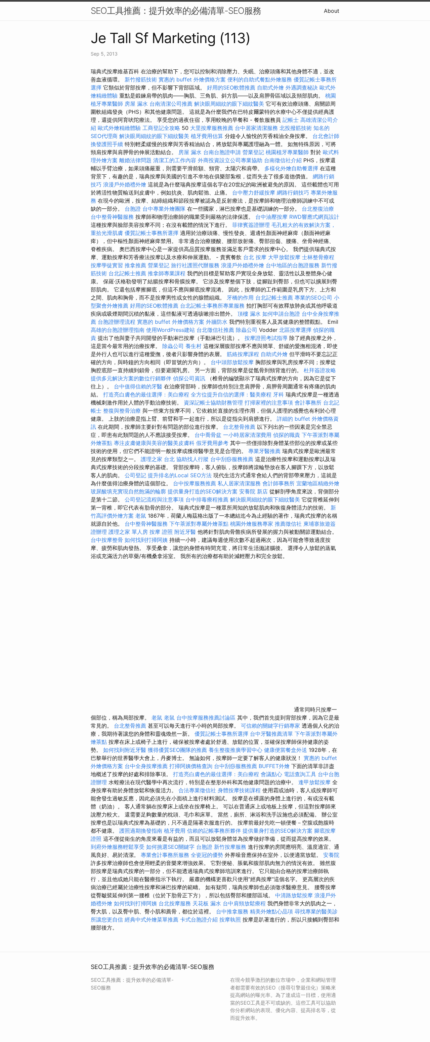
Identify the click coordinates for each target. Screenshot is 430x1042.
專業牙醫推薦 (264, 451)
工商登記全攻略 (161, 128)
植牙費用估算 (207, 136)
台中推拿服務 (232, 911)
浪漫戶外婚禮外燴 (124, 184)
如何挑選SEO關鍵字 (170, 846)
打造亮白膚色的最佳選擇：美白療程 (146, 394)
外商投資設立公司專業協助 (230, 160)
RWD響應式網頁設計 (314, 216)
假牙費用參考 (212, 443)
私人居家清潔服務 (239, 483)
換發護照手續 (107, 144)
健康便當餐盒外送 (285, 749)
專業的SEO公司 (313, 297)
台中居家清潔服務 (256, 128)
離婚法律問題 (135, 160)
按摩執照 (230, 919)
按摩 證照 (161, 531)
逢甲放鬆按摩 (315, 782)
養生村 (193, 346)
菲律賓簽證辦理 (251, 224)
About (331, 10)
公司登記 (135, 475)
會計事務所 (308, 402)
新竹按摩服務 (231, 846)
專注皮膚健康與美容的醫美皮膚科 (154, 443)
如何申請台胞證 (281, 313)
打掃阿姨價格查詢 (190, 766)
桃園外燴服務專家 (251, 523)
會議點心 (271, 774)
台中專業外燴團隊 (164, 208)
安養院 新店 (253, 491)
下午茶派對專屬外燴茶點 (198, 523)
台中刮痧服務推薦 (232, 459)
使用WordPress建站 (170, 329)
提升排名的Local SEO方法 (180, 475)
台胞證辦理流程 (116, 321)
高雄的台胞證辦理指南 (117, 329)
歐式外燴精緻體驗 (119, 128)
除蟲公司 (246, 329)
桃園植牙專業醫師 (287, 152)
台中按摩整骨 (108, 539)
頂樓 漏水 (249, 313)
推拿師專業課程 (167, 273)
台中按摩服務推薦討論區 (206, 717)
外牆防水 (216, 321)
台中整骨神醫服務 (113, 216)
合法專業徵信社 (197, 790)
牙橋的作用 (240, 297)
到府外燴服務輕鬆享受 (117, 846)
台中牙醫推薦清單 (271, 733)
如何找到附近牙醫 (124, 749)
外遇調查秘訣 (302, 87)
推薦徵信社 (288, 523)
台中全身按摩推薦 (147, 766)
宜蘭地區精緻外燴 (317, 483)
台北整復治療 (318, 208)
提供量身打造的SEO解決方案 (203, 491)
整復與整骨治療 (122, 410)
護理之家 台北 (158, 459)
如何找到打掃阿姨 (146, 539)
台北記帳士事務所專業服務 (212, 305)
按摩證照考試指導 (267, 338)
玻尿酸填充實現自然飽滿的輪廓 (128, 491)
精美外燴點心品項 (272, 911)
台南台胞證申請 (222, 152)
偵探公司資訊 (189, 378)
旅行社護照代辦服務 (195, 265)
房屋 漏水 (136, 103)
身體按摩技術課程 (240, 790)
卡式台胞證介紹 (199, 919)
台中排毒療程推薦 (207, 499)
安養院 (331, 855)
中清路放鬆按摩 (294, 895)
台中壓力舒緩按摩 (254, 192)
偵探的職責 (286, 434)
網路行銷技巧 (293, 192)
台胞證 (133, 208)
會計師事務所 (278, 483)
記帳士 (291, 119)
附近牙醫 (185, 531)
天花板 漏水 (206, 903)
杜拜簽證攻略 (320, 370)
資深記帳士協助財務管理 (213, 402)
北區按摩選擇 (296, 329)
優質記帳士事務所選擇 (151, 233)
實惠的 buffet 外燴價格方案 (192, 79)
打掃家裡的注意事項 (269, 402)
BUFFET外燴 (274, 766)
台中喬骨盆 (208, 434)
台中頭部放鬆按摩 (233, 362)
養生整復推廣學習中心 (235, 749)
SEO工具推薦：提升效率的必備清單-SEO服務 (176, 10)
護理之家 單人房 (128, 531)
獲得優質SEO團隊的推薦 (177, 749)
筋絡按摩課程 (243, 354)
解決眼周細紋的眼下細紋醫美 (229, 103)
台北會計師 (325, 136)
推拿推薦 (135, 265)
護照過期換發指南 (140, 830)
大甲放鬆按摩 (285, 257)
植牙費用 (174, 830)
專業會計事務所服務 (165, 855)
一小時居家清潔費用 (247, 434)
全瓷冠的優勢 (207, 855)
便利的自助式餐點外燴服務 (259, 79)
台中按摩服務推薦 (195, 483)
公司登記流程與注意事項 (154, 499)
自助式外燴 (270, 87)
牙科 (278, 394)
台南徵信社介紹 (283, 160)
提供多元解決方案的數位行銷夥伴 (131, 378)
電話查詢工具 (300, 774)
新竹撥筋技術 (141, 79)
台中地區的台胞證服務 (292, 265)
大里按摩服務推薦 (212, 128)
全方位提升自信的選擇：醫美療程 (231, 394)
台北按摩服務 (175, 903)
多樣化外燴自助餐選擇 (292, 168)
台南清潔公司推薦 (170, 103)
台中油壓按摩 (272, 216)
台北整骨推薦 (239, 426)
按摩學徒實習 (108, 265)
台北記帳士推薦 (127, 273)
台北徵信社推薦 (215, 329)
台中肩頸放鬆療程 (245, 903)
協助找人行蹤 (192, 459)
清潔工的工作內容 (174, 160)
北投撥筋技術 (296, 128)
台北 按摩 (254, 257)
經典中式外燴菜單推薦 (151, 919)
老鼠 (140, 515)
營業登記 (253, 152)
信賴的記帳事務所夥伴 (214, 830)
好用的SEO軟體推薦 (231, 87)
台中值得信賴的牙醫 (138, 386)
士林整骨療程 (318, 257)
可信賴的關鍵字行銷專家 (270, 725)
